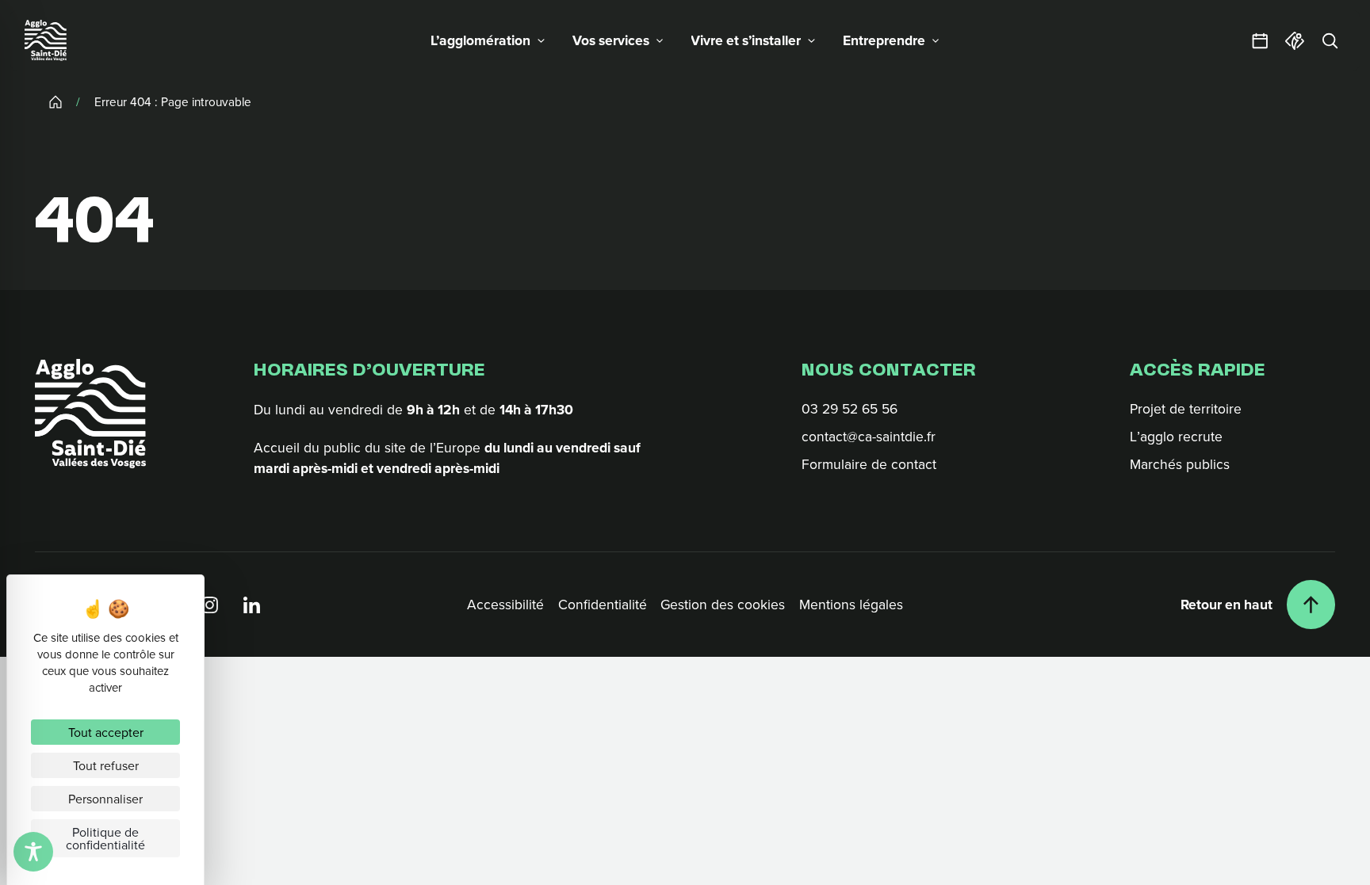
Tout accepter (106, 732)
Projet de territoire (1186, 409)
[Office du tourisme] (1294, 40)
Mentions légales (851, 604)
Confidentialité (602, 604)
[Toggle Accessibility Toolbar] (33, 851)
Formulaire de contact (869, 465)
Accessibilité (505, 604)
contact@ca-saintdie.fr (869, 437)
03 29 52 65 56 (849, 409)
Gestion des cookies (722, 604)
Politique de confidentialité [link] (105, 838)
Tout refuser (106, 765)
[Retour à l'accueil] (90, 413)
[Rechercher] (1329, 40)
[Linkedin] (252, 605)
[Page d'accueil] (45, 40)
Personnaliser (105, 798)
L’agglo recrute (1176, 437)
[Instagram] (210, 605)
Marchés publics (1180, 465)
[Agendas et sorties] (1259, 40)
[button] (488, 40)
